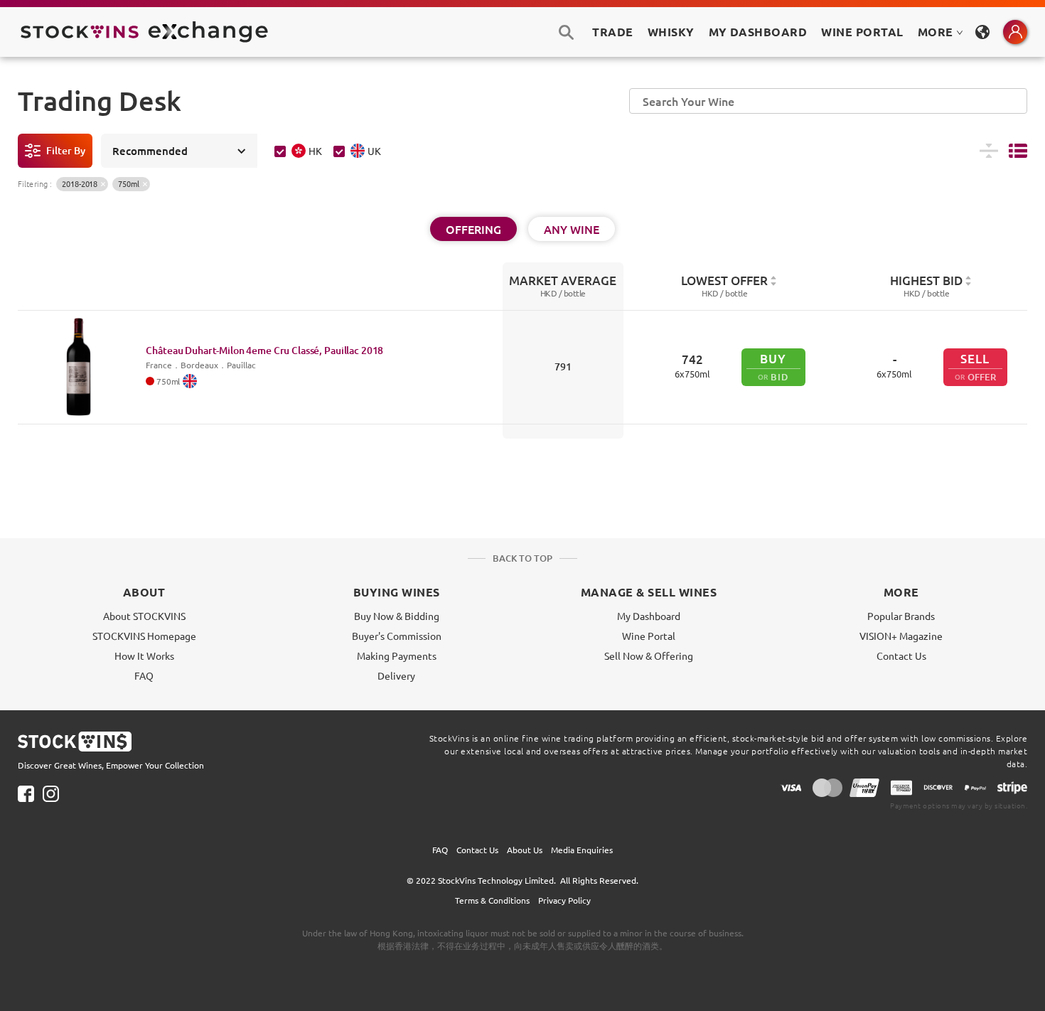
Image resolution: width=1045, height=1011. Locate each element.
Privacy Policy (564, 900)
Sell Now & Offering (648, 655)
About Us (524, 849)
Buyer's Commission (396, 635)
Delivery (396, 675)
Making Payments (396, 655)
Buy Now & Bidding (396, 615)
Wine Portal (862, 31)
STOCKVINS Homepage (144, 635)
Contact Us (901, 655)
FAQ (144, 675)
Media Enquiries (582, 849)
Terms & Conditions (492, 900)
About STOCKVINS (144, 615)
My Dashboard (648, 615)
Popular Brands (901, 615)
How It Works (144, 655)
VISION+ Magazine (901, 635)
